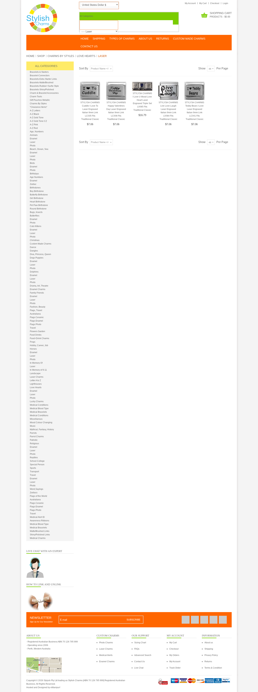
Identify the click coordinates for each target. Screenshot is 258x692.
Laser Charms (106, 649)
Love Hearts (86, 55)
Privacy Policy (211, 655)
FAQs (136, 649)
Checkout (214, 3)
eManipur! (55, 687)
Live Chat (138, 668)
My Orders (174, 655)
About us (208, 642)
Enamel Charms (107, 661)
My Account (190, 3)
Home (30, 55)
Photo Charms (106, 642)
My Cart (203, 3)
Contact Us (139, 661)
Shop (41, 55)
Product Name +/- (100, 68)
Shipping (208, 649)
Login (225, 3)
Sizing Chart (140, 642)
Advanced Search (142, 655)
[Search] (175, 22)
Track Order (175, 668)
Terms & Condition (213, 668)
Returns (208, 661)
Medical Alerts (106, 655)
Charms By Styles (61, 55)
